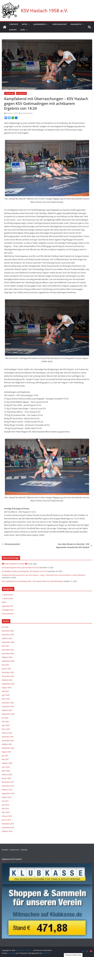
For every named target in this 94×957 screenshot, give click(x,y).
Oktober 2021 (7, 744)
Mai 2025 (5, 646)
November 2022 (8, 706)
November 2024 (8, 653)
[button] (28, 24)
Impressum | (15, 850)
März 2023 (6, 699)
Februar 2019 (7, 816)
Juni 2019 (5, 805)
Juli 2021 (5, 756)
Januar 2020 (6, 778)
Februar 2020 (7, 774)
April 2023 (6, 695)
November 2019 (8, 786)
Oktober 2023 (7, 680)
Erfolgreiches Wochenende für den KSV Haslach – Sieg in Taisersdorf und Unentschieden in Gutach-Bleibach (43, 575)
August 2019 (6, 797)
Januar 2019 (6, 820)
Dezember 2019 (8, 782)
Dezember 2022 (8, 703)
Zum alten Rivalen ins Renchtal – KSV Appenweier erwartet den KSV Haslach (72, 546)
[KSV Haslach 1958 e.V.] (4, 27)
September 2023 (8, 684)
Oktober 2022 (7, 710)
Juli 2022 (5, 718)
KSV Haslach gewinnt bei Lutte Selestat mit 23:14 (20, 567)
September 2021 (8, 748)
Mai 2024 (5, 665)
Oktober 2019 (7, 790)
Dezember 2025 (8, 631)
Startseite (13, 24)
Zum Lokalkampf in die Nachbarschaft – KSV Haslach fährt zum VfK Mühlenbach (32, 581)
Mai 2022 (5, 721)
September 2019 (8, 793)
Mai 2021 (5, 759)
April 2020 (6, 767)
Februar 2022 (7, 733)
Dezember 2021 (8, 737)
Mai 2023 (5, 691)
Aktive (24, 24)
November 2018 (8, 827)
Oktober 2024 (7, 657)
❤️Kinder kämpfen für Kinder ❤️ (14, 564)
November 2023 (8, 676)
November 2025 (8, 634)
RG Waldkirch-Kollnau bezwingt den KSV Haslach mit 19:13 (24, 571)
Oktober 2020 (7, 763)
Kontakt (13, 30)
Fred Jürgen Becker (27, 113)
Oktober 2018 (7, 831)
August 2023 (6, 687)
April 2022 (6, 725)
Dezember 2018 (8, 824)
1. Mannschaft (9, 93)
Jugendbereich (39, 24)
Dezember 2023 (8, 672)
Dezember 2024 (8, 650)
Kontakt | (6, 850)
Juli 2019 (5, 801)
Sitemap (24, 850)
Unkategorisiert (8, 610)
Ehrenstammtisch (12, 544)
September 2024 (8, 661)
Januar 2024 (6, 669)
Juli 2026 (5, 627)
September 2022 (8, 714)
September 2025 (8, 642)
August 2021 (6, 752)
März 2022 (6, 729)
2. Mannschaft (21, 93)
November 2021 (8, 740)
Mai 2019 (5, 808)
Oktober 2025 (7, 638)
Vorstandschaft (59, 24)
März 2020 (6, 771)
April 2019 (6, 812)
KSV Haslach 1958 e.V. (44, 10)
